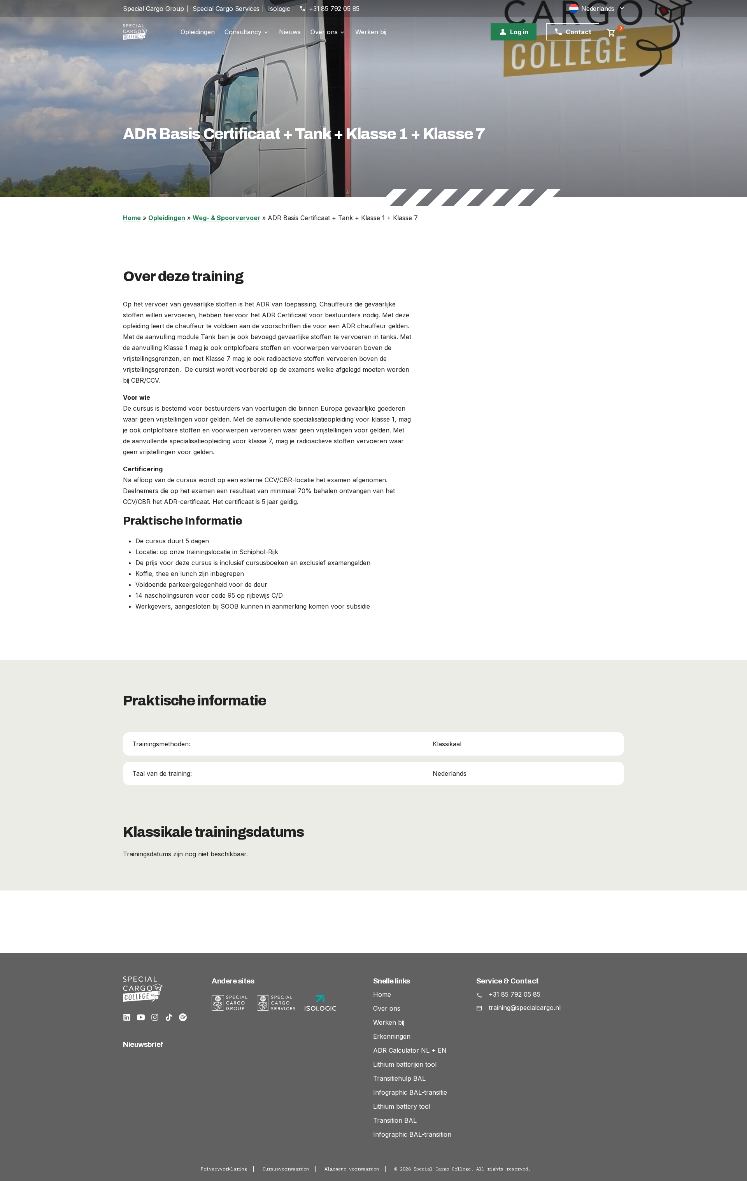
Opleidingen (198, 32)
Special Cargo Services (226, 8)
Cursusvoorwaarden (286, 1169)
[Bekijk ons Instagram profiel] (155, 1017)
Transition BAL (395, 1120)
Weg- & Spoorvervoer (226, 218)
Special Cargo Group (153, 8)
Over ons (324, 32)
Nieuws (290, 32)
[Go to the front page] (142, 32)
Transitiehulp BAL (399, 1078)
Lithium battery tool (401, 1106)
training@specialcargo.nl (525, 1007)
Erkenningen (391, 1036)
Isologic (279, 8)
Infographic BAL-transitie (410, 1092)
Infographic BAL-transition (412, 1134)
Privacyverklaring (224, 1169)
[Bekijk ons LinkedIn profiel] (127, 1017)
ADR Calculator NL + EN (410, 1050)
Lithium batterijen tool (405, 1064)
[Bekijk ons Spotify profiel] (183, 1017)
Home (132, 218)
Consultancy (242, 32)
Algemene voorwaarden (351, 1169)
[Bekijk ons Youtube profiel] (141, 1017)
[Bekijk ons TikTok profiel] (169, 1017)
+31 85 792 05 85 (514, 994)
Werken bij (370, 32)
